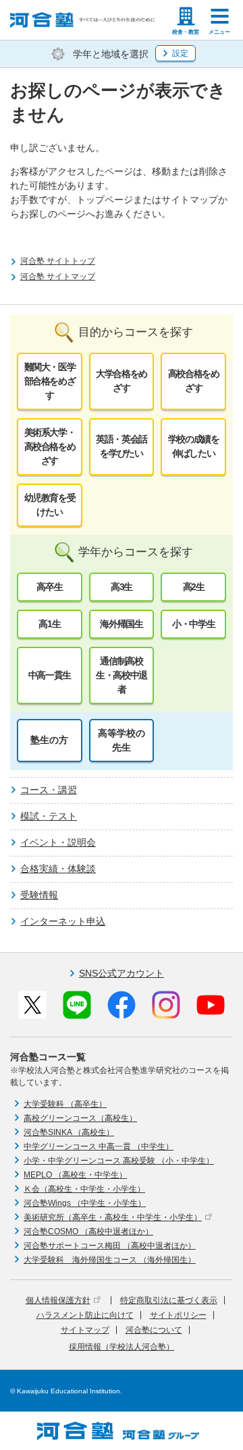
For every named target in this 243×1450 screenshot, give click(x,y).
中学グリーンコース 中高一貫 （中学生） (98, 1146)
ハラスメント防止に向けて (85, 1315)
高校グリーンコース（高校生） (80, 1118)
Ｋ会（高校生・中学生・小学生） (84, 1189)
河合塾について (154, 1330)
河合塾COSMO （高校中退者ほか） (88, 1231)
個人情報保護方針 (58, 1300)
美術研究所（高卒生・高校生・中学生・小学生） (113, 1217)
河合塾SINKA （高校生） (69, 1132)
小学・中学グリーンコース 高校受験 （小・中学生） (119, 1160)
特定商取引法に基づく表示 (168, 1300)
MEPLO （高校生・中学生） (75, 1175)
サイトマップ (85, 1330)
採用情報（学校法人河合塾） (121, 1347)
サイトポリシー (178, 1315)
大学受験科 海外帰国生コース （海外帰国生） (110, 1260)
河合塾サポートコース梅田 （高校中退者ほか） (110, 1245)
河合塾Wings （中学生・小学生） (85, 1203)
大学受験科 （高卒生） (65, 1104)
